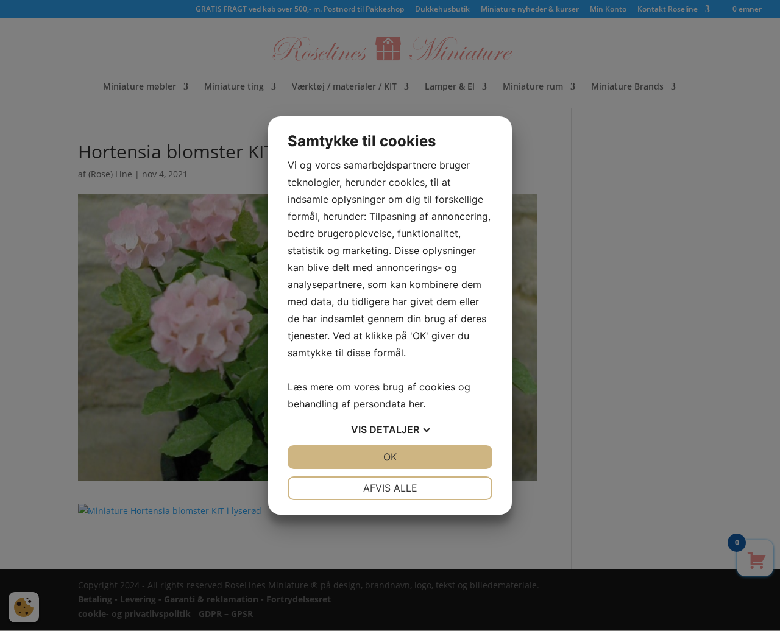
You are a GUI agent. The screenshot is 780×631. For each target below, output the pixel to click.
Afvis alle (390, 488)
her (416, 404)
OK (390, 457)
